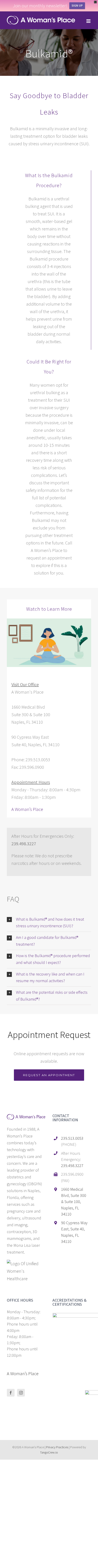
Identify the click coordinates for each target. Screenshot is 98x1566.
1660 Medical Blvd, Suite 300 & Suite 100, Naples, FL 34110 (73, 1202)
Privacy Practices (57, 1447)
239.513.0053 (72, 1138)
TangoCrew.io (49, 1452)
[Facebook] (11, 1393)
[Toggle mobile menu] (88, 21)
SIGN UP (77, 6)
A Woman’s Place (27, 809)
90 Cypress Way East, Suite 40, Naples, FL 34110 (74, 1232)
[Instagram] (21, 1393)
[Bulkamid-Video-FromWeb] (49, 620)
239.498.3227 (72, 1165)
